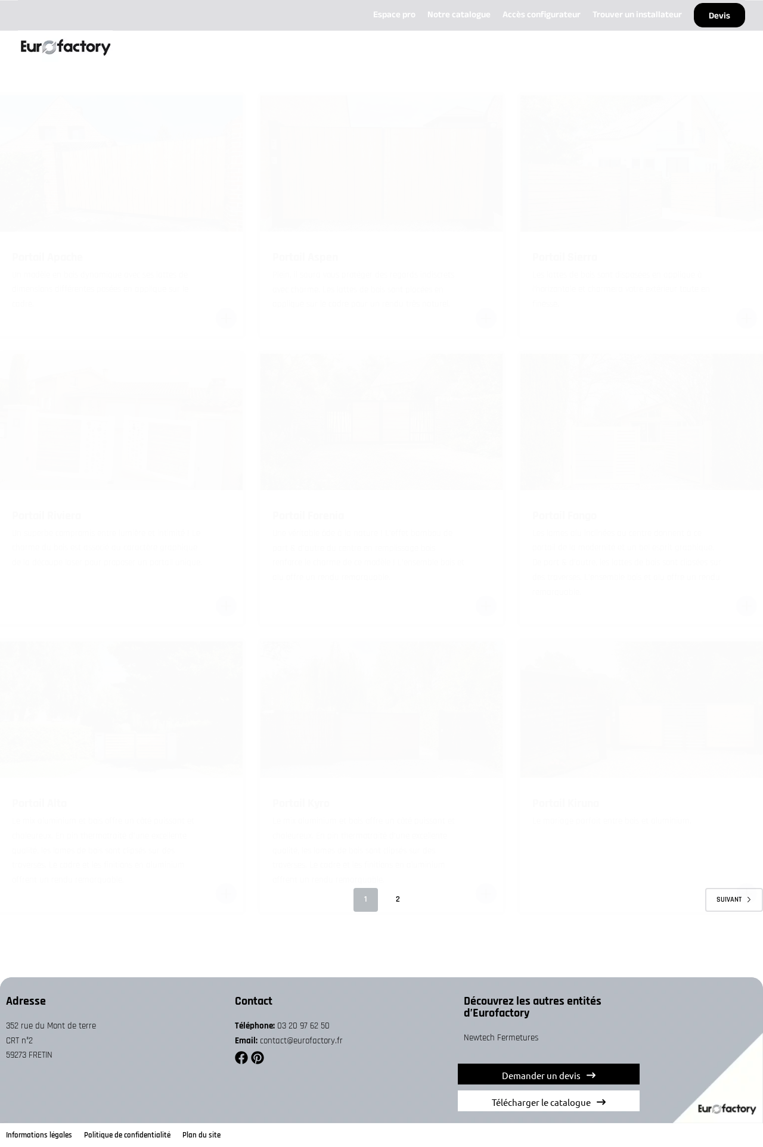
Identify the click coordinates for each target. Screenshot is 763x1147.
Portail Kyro (301, 803)
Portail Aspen (305, 257)
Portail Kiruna (565, 803)
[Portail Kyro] (381, 709)
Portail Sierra (564, 257)
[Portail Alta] (121, 709)
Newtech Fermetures (501, 1037)
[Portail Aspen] (381, 163)
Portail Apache (47, 257)
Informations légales (39, 1135)
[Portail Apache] (121, 163)
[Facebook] (241, 1057)
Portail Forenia (308, 515)
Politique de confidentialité (127, 1135)
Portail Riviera (46, 515)
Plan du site (201, 1135)
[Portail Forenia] (381, 422)
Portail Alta (39, 803)
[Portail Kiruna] (641, 709)
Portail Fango (564, 515)
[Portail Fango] (641, 422)
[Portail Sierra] (641, 163)
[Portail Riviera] (121, 422)
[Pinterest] (257, 1057)
